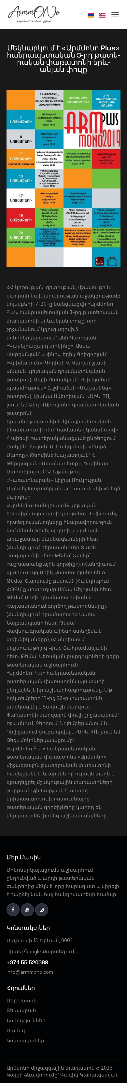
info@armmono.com (30, 972)
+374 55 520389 (27, 963)
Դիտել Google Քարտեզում (40, 951)
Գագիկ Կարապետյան (90, 1075)
